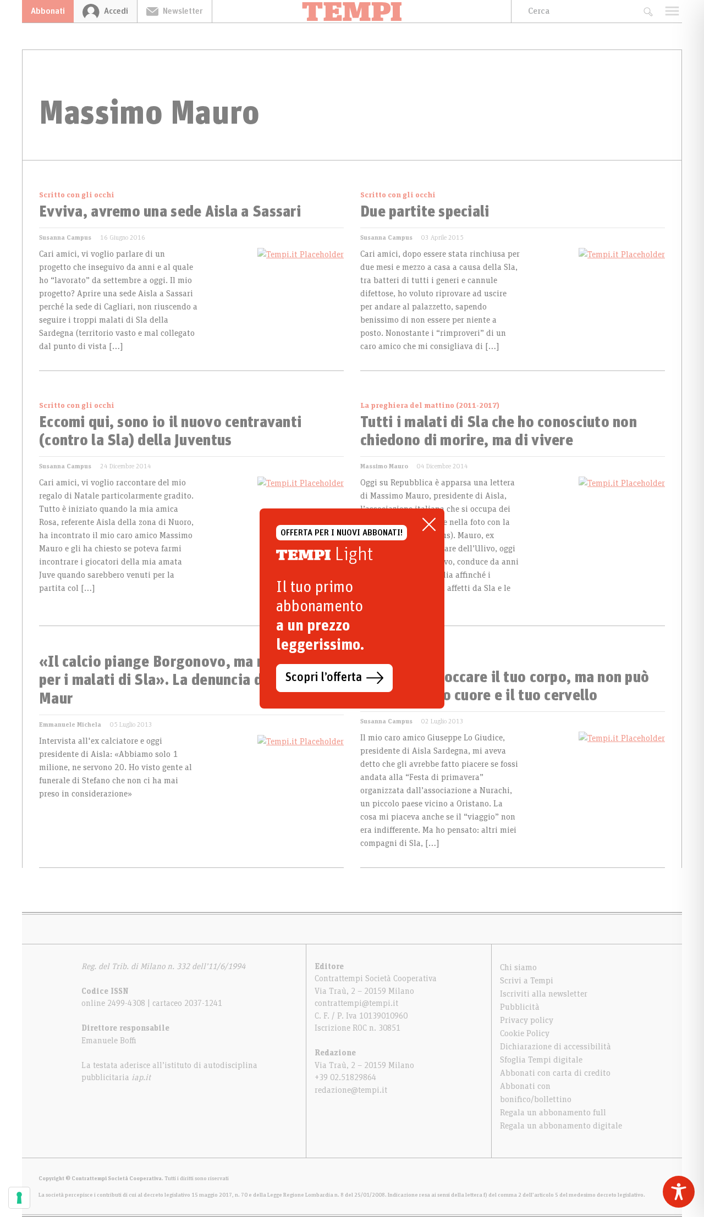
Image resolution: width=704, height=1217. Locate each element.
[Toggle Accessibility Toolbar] (679, 1192)
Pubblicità (520, 1007)
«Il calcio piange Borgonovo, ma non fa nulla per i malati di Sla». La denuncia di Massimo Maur (186, 681)
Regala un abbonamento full (553, 1112)
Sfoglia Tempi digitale (541, 1059)
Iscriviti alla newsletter (543, 993)
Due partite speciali (425, 212)
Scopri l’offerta (323, 678)
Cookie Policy (524, 1033)
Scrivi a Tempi (526, 980)
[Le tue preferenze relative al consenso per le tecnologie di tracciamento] (19, 1197)
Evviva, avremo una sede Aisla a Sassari (170, 212)
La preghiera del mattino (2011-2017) (429, 406)
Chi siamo (518, 967)
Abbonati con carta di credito (555, 1073)
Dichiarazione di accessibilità (555, 1046)
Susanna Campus (65, 237)
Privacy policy (526, 1020)
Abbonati (48, 11)
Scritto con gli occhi (76, 195)
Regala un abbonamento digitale (561, 1125)
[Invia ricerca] (647, 11)
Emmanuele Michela (70, 724)
